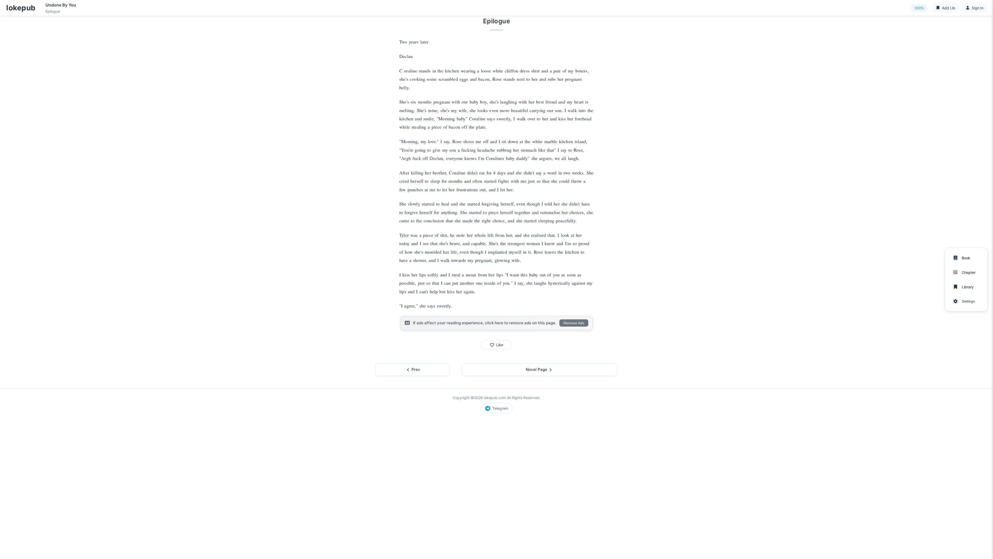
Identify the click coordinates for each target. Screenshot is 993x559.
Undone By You (61, 5)
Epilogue (53, 11)
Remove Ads (573, 323)
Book (966, 258)
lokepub (21, 7)
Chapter (968, 272)
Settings (968, 301)
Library (968, 287)
